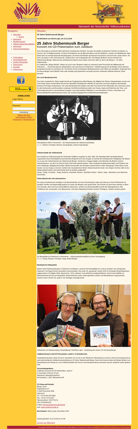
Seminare (17, 46)
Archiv (21, 37)
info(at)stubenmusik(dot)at (54, 405)
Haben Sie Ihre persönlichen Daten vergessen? (22, 117)
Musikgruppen (19, 41)
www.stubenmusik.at (49, 407)
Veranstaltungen (20, 60)
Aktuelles (17, 34)
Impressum (18, 69)
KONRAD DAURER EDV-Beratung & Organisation (112, 427)
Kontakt (16, 67)
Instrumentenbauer (21, 49)
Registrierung (29, 119)
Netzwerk (17, 39)
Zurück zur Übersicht (46, 423)
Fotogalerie (18, 57)
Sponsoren (18, 64)
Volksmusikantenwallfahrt (24, 44)
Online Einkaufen (20, 62)
